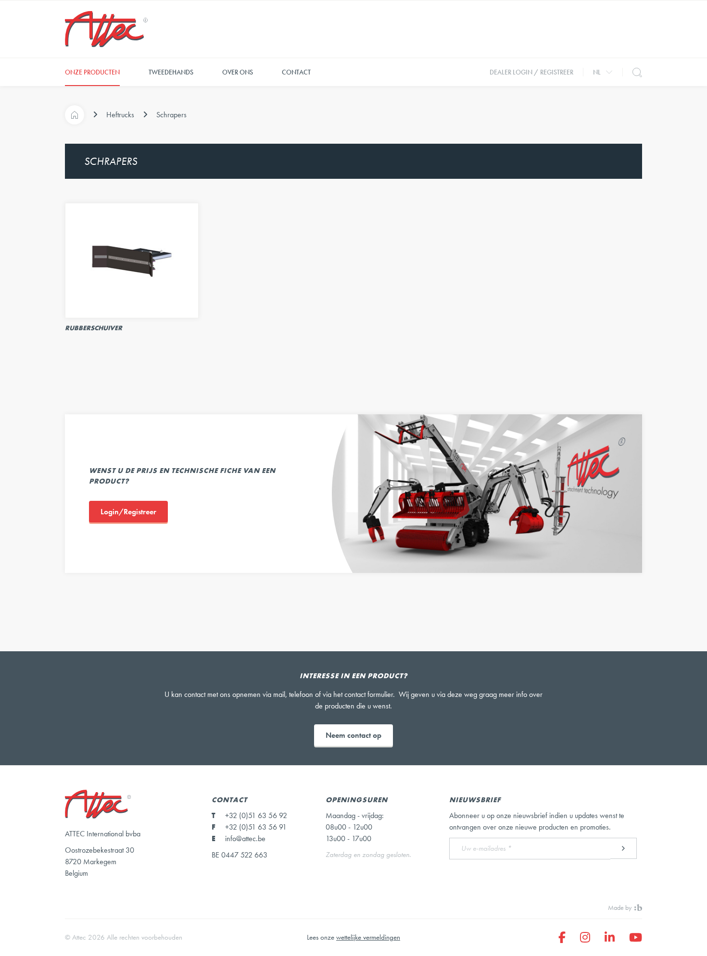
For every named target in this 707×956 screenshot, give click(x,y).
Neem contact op (353, 735)
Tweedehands (171, 72)
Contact (296, 72)
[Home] (74, 114)
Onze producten (92, 72)
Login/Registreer (128, 512)
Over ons (237, 72)
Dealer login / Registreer (531, 72)
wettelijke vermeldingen (368, 937)
